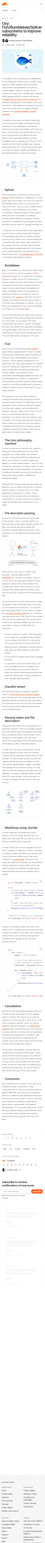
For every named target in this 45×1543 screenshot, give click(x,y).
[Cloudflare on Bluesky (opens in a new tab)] (27, 1164)
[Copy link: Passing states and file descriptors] (3, 718)
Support (5, 1535)
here (27, 309)
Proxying (18, 1149)
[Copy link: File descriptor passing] (3, 513)
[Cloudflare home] (5, 3)
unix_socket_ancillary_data (15, 613)
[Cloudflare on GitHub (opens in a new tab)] (23, 1164)
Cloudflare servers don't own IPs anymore (20, 99)
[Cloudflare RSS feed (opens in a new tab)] (3, 1164)
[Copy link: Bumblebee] (3, 265)
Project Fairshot (30, 1503)
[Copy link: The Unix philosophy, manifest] (3, 440)
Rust (33, 1149)
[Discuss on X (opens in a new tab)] (8, 1138)
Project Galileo (29, 1490)
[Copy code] (40, 881)
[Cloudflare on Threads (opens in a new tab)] (31, 1164)
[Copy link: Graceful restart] (3, 687)
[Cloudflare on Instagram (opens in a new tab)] (19, 1164)
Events (4, 1538)
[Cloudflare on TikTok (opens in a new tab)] (35, 1164)
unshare (18, 297)
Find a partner (7, 1501)
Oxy (11, 82)
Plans (4, 1490)
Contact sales (7, 1494)
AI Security (28, 1528)
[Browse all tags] (41, 10)
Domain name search (10, 1511)
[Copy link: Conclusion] (3, 1079)
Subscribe (37, 1191)
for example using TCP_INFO (31, 254)
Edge (4, 1149)
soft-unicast (32, 349)
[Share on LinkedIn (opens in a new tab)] (12, 1138)
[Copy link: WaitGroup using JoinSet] (3, 828)
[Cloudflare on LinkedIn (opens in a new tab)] (11, 1164)
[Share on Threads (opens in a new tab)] (25, 1138)
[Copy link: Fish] (3, 344)
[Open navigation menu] (41, 4)
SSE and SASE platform (33, 1521)
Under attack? (7, 1507)
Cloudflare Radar (8, 1524)
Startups (5, 1504)
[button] (22, 168)
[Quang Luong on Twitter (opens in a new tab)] (20, 1169)
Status (4, 1531)
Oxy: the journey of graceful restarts (25, 694)
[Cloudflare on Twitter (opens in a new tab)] (7, 1164)
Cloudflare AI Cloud (31, 1524)
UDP (4, 276)
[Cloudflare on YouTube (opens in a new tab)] (15, 1164)
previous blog (18, 859)
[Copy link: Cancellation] (3, 1006)
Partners (5, 1497)
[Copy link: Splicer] (3, 190)
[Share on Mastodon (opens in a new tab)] (21, 1138)
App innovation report (10, 1521)
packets (5, 198)
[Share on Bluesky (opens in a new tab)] (16, 1138)
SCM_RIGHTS (7, 578)
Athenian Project (30, 1494)
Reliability (26, 1149)
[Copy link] (30, 1138)
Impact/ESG (28, 1507)
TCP (35, 273)
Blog (3, 1541)
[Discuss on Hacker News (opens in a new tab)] (3, 1138)
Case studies (7, 1528)
